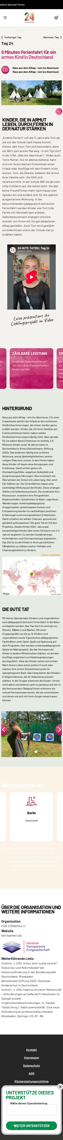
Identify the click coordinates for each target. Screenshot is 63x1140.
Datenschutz (31, 1065)
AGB (31, 1073)
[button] (5, 17)
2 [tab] (35, 752)
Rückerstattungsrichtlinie (32, 1081)
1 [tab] (26, 752)
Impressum (31, 1057)
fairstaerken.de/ (11, 935)
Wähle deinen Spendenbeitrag (28, 1103)
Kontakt (31, 1050)
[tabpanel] (31, 734)
